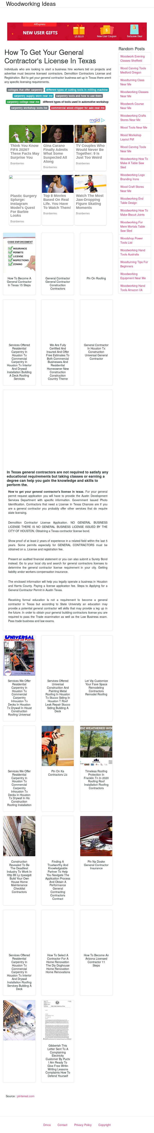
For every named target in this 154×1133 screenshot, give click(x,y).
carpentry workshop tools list (29, 108)
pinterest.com (25, 1096)
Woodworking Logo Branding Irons (132, 177)
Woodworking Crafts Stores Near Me (133, 117)
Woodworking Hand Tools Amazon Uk (132, 288)
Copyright (104, 1125)
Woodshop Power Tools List (131, 240)
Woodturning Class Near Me (132, 82)
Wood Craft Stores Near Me (132, 189)
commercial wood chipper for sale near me (77, 108)
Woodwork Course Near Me (132, 106)
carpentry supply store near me (33, 96)
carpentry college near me (23, 102)
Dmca (47, 1125)
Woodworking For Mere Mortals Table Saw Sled (132, 226)
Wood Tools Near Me (133, 127)
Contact (62, 1125)
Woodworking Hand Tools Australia (132, 252)
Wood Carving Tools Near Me (133, 149)
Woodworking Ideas (31, 3)
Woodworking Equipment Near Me (133, 276)
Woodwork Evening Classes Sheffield (132, 58)
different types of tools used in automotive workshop (75, 102)
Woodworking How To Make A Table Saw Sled (134, 163)
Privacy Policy (83, 1125)
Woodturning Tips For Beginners (134, 264)
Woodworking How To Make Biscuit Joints (134, 212)
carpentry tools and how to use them (79, 96)
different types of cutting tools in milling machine (77, 90)
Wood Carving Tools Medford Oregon (133, 70)
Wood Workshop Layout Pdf (130, 137)
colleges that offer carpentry (25, 90)
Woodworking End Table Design (131, 200)
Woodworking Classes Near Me (134, 94)
